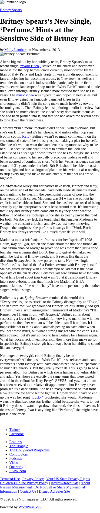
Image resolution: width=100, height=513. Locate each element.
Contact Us (28, 491)
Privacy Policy (33, 479)
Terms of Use (10, 479)
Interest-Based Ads (64, 483)
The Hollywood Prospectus (29, 450)
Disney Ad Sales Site (54, 491)
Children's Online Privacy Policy (24, 483)
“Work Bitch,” (30, 66)
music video (25, 95)
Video (13, 463)
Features (15, 442)
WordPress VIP (30, 507)
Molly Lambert (15, 50)
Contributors (18, 454)
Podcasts (15, 458)
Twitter (14, 430)
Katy (25, 136)
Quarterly (16, 467)
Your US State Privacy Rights (68, 479)
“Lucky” (37, 397)
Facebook (16, 434)
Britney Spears (11, 10)
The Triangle (18, 446)
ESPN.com (17, 471)
